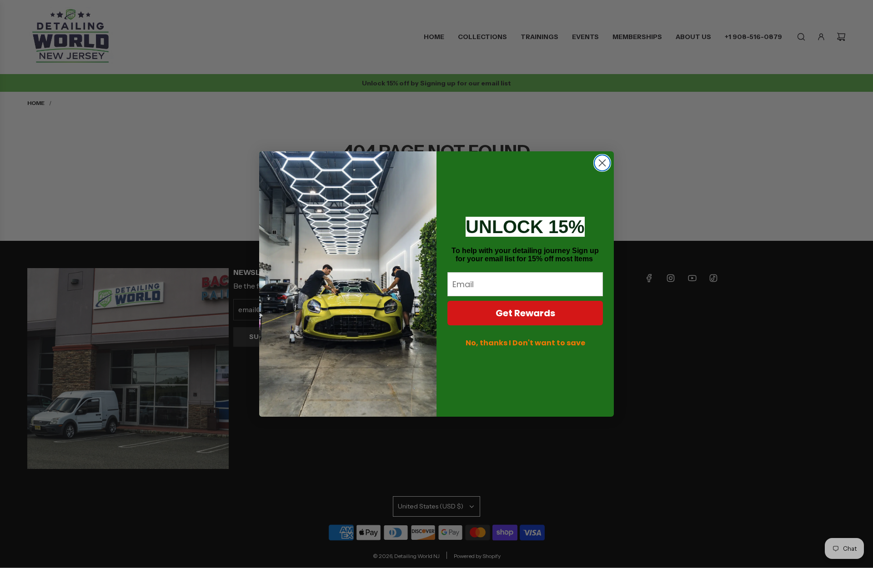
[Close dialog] (602, 163)
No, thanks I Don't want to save (525, 343)
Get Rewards (525, 313)
